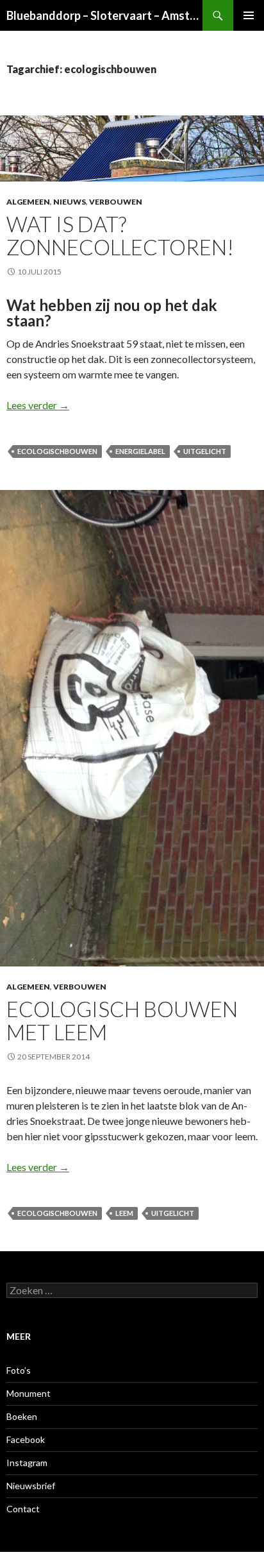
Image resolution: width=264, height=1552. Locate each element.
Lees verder (37, 405)
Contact (23, 1508)
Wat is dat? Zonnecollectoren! (120, 235)
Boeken (21, 1416)
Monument (28, 1393)
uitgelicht (204, 451)
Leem (124, 1213)
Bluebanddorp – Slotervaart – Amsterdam (104, 15)
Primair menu (248, 15)
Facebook (25, 1439)
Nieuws (69, 202)
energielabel (140, 451)
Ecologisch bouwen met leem (122, 1020)
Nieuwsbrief (30, 1485)
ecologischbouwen (57, 451)
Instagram (26, 1462)
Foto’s (18, 1370)
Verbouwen (115, 202)
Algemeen (28, 202)
